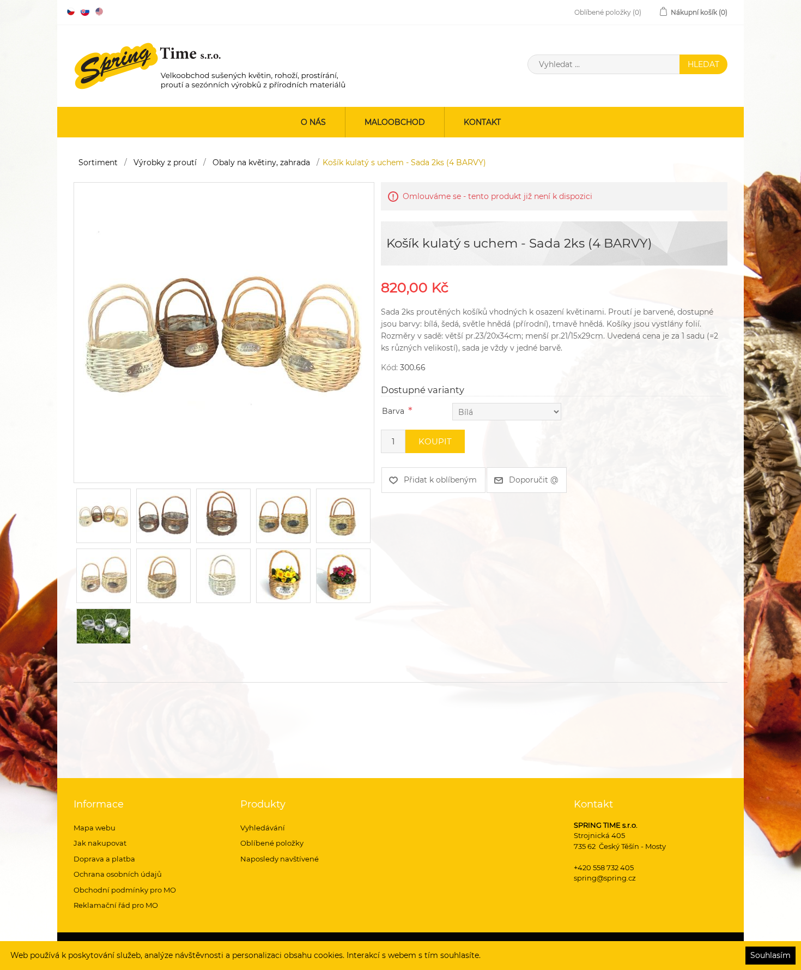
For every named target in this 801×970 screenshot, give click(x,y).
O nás (313, 122)
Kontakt (482, 122)
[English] (99, 11)
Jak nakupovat (100, 843)
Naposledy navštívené (279, 858)
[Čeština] (70, 11)
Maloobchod (395, 122)
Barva (393, 411)
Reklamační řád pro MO (116, 905)
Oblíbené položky (272, 843)
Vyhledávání (262, 827)
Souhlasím (770, 955)
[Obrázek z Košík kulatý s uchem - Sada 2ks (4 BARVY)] (224, 332)
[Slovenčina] (85, 11)
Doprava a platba (104, 858)
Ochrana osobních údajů (118, 874)
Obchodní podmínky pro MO (125, 889)
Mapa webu (95, 827)
